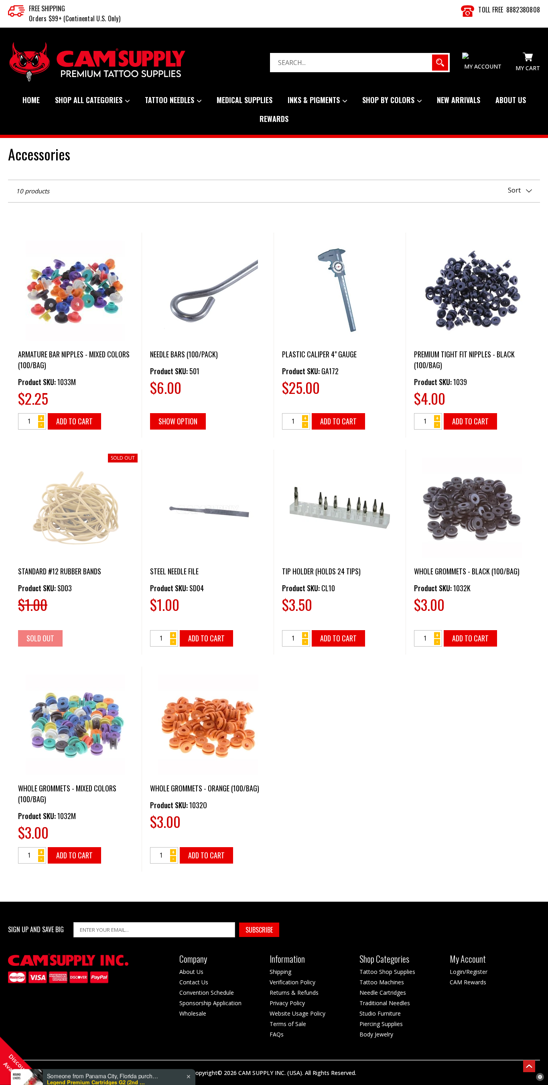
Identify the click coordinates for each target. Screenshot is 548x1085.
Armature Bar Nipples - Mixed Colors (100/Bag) (74, 359)
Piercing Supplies (381, 1024)
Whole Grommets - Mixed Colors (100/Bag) (67, 793)
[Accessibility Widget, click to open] (540, 1077)
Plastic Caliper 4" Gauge (319, 354)
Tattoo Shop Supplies (387, 971)
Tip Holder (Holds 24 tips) (321, 571)
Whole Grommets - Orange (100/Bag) (204, 788)
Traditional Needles (384, 1003)
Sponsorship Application (210, 1003)
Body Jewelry (376, 1034)
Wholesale (192, 1013)
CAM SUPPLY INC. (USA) (270, 1073)
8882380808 (523, 9)
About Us (510, 100)
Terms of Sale (288, 1024)
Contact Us (193, 982)
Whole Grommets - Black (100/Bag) (467, 571)
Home (31, 100)
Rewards (274, 119)
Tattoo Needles (170, 100)
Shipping (280, 971)
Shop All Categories (89, 100)
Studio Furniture (380, 1013)
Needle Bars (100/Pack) (184, 354)
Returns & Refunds (294, 992)
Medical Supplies (244, 100)
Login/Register (468, 971)
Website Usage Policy (297, 1013)
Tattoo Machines (381, 982)
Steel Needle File (174, 571)
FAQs (277, 1034)
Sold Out (40, 638)
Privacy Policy (287, 1003)
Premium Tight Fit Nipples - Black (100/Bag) (464, 359)
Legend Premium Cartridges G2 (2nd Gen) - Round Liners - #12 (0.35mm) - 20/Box (97, 1056)
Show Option (177, 421)
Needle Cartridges (382, 992)
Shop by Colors (389, 100)
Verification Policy (292, 982)
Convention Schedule (206, 992)
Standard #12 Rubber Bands (59, 571)
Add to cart (74, 421)
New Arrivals (458, 100)
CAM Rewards (468, 982)
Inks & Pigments (315, 100)
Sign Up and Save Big (36, 929)
